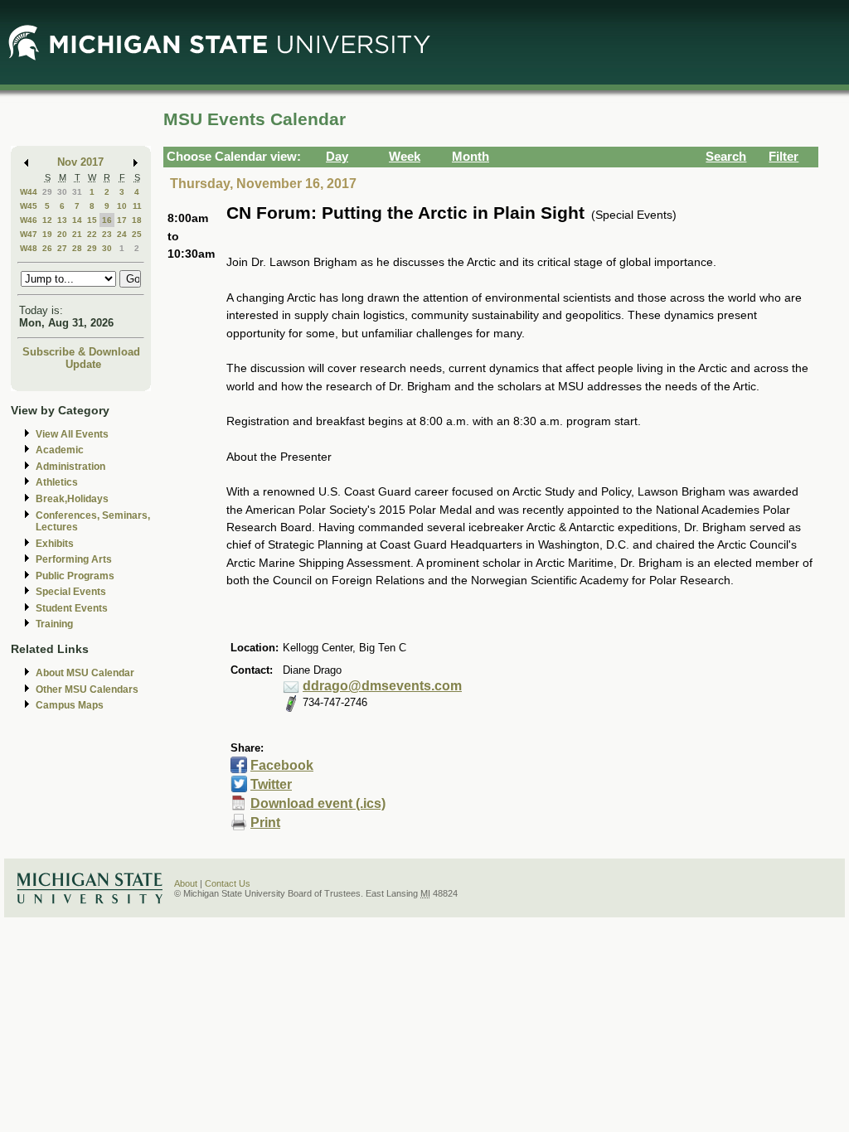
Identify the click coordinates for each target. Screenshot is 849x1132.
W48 (28, 248)
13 (62, 220)
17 (122, 220)
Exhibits (55, 543)
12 (47, 220)
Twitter (271, 784)
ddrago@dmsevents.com (382, 686)
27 (62, 248)
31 (77, 191)
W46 (28, 220)
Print (265, 822)
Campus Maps (70, 705)
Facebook (281, 765)
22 (92, 234)
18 (137, 220)
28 (77, 248)
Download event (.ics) (318, 803)
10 (122, 205)
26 (47, 248)
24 (122, 234)
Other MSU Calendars (87, 689)
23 (107, 234)
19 (47, 234)
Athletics (57, 482)
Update (83, 364)
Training (54, 624)
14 (77, 220)
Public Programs (75, 576)
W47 (28, 234)
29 (47, 191)
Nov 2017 (80, 162)
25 (137, 234)
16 (107, 220)
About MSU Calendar (85, 673)
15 (92, 220)
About (185, 883)
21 (77, 234)
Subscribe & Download (81, 352)
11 (137, 205)
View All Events (72, 434)
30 (62, 191)
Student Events (72, 608)
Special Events (71, 591)
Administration (70, 466)
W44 (28, 191)
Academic (60, 450)
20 (62, 234)
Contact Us (227, 883)
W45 (28, 205)
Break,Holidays (72, 499)
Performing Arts (74, 559)
